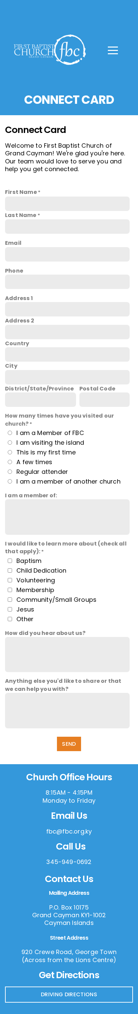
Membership (35, 590)
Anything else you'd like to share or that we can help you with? (63, 685)
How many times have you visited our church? (59, 419)
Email (13, 243)
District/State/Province (39, 388)
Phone (14, 271)
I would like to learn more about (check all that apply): (66, 547)
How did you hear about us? (45, 633)
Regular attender (42, 471)
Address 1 (19, 298)
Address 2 (19, 320)
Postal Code (97, 388)
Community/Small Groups (56, 599)
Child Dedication (41, 570)
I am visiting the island (50, 442)
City (11, 366)
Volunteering (35, 580)
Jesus (25, 609)
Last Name (21, 215)
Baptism (29, 561)
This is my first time (46, 452)
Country (17, 343)
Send (69, 744)
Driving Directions (69, 994)
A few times (34, 462)
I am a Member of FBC (50, 433)
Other (24, 619)
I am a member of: (31, 495)
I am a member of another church (68, 481)
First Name (21, 192)
